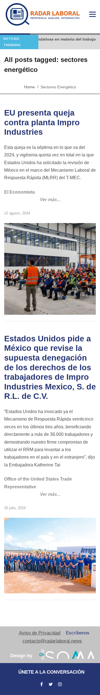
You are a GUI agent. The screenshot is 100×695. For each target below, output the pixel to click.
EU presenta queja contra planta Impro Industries (42, 122)
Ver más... (50, 199)
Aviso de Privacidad (39, 633)
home (29, 87)
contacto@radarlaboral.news (52, 641)
